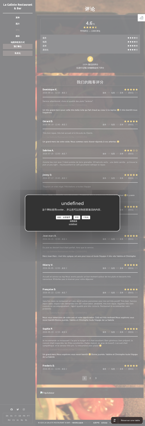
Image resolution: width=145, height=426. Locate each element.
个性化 (86, 217)
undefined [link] (73, 224)
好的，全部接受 (63, 217)
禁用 (77, 217)
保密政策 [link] (73, 221)
